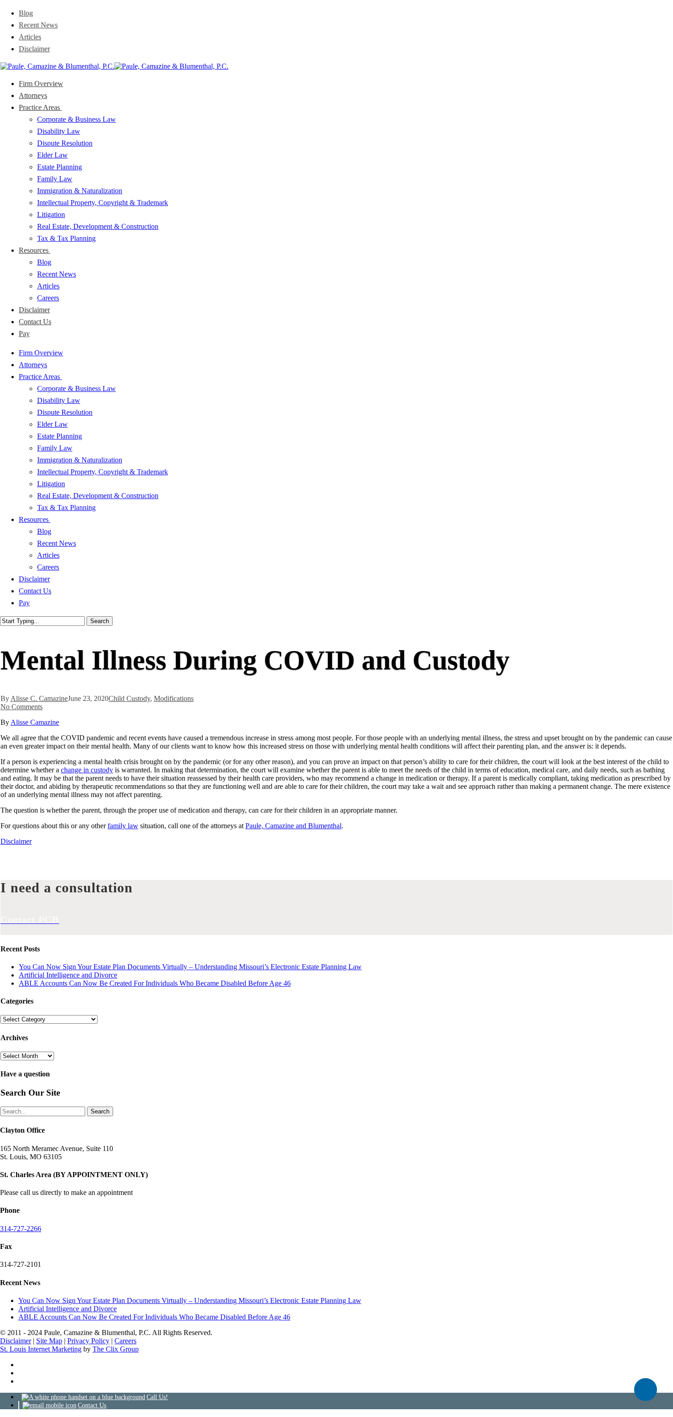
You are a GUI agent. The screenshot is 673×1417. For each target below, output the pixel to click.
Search (99, 621)
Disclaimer (34, 579)
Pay (24, 603)
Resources (34, 519)
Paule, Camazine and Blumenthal (293, 826)
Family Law (54, 448)
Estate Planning (59, 436)
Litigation (51, 484)
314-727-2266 (20, 1228)
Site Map (49, 1341)
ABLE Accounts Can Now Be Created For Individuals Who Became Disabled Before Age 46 (155, 983)
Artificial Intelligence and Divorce (68, 975)
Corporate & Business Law (76, 388)
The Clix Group (115, 1349)
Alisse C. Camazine (39, 698)
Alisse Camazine (35, 722)
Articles (48, 555)
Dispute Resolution (64, 412)
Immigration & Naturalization (79, 460)
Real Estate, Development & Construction (97, 495)
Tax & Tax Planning (66, 507)
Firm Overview (41, 353)
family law (123, 826)
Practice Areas (40, 376)
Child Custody (129, 698)
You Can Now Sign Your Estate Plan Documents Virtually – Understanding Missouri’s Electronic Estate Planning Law (190, 967)
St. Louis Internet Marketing (40, 1349)
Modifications (174, 698)
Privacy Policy (88, 1341)
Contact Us (35, 591)
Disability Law (58, 400)
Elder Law (52, 424)
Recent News (56, 543)
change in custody (87, 770)
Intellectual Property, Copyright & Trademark (102, 472)
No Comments (21, 707)
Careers (48, 567)
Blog (44, 531)
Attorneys (33, 365)
